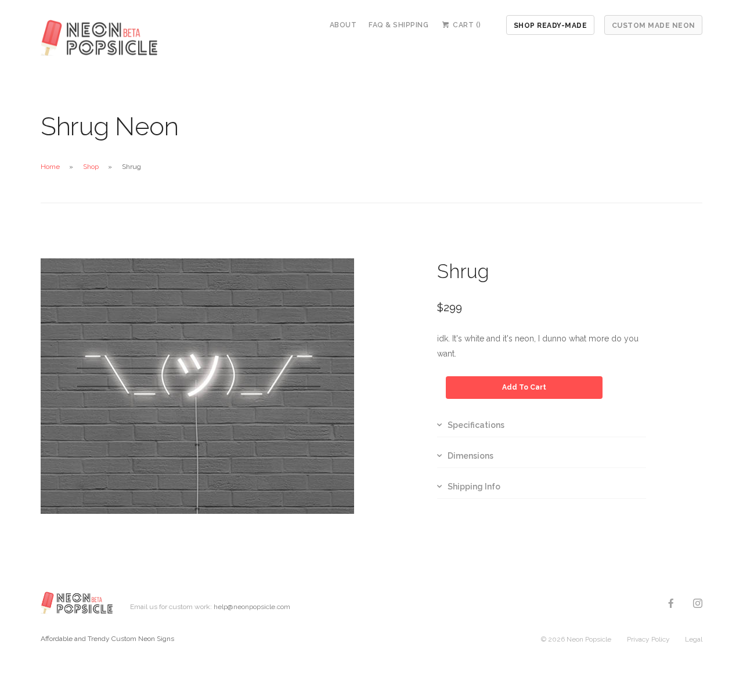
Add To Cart (524, 387)
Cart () (466, 25)
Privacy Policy (648, 639)
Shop (91, 167)
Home (50, 167)
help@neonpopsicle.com (252, 607)
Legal (693, 639)
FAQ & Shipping (398, 25)
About (343, 25)
